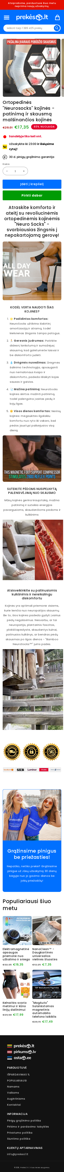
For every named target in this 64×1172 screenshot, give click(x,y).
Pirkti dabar (32, 195)
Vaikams (13, 1092)
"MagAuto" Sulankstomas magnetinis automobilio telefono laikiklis (44, 1010)
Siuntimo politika (18, 1139)
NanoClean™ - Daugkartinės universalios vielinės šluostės (44, 954)
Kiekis (6, 164)
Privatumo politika (20, 1132)
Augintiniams (16, 1099)
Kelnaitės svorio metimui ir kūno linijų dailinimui (15, 1006)
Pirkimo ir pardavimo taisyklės (28, 1126)
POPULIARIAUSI (17, 1080)
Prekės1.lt (24, 1167)
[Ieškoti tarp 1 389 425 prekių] (57, 28)
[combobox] (32, 28)
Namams (13, 1086)
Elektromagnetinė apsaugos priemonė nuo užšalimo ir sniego (16, 954)
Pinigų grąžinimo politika (24, 1120)
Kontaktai (14, 1105)
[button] (6, 17)
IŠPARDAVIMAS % (18, 1074)
